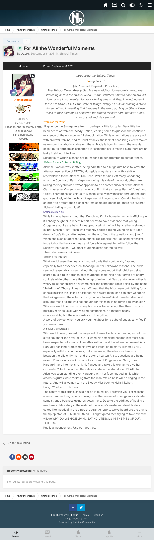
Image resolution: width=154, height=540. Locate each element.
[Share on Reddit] (18, 457)
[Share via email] (25, 457)
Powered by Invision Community (77, 522)
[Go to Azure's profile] (8, 51)
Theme (85, 514)
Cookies (98, 514)
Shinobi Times (68, 53)
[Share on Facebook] (12, 457)
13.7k (24, 119)
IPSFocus (72, 514)
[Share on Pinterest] (31, 457)
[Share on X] (6, 457)
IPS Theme (57, 514)
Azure (25, 53)
